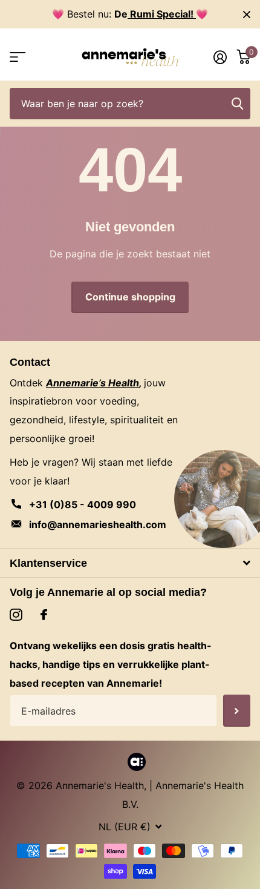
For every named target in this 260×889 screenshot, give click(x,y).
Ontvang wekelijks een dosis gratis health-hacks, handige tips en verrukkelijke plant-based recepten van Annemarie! (111, 664)
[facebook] (44, 614)
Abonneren (236, 711)
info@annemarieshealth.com (97, 524)
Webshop (17, 57)
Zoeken (237, 104)
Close (246, 14)
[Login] (220, 56)
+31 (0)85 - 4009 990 (82, 504)
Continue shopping (130, 297)
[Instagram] (16, 615)
